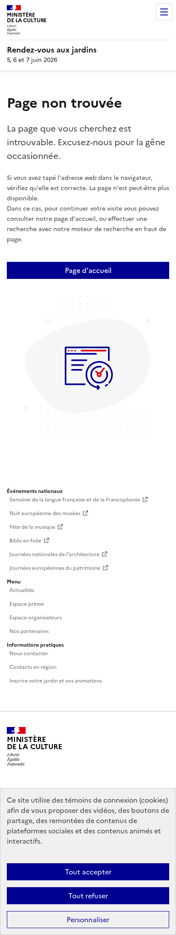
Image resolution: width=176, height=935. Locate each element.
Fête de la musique (32, 527)
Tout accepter (88, 872)
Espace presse (26, 604)
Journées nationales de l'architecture (54, 554)
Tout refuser (88, 896)
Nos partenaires (29, 631)
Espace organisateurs (35, 617)
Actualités (21, 590)
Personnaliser (88, 919)
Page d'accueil (88, 270)
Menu (164, 12)
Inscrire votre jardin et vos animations (55, 681)
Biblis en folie (25, 541)
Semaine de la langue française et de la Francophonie (74, 500)
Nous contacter (28, 653)
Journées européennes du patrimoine (54, 568)
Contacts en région (32, 667)
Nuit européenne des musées (44, 513)
